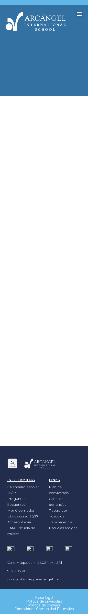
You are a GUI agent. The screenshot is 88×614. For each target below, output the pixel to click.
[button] (79, 14)
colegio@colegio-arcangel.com (34, 579)
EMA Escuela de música (21, 531)
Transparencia (60, 522)
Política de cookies (44, 605)
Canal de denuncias (57, 501)
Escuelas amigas (63, 528)
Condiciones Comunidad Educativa (44, 609)
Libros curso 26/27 (22, 516)
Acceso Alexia (19, 522)
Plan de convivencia (59, 490)
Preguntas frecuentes (16, 501)
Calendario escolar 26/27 (23, 490)
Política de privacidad (44, 601)
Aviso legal (44, 597)
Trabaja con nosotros (58, 513)
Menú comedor (20, 510)
